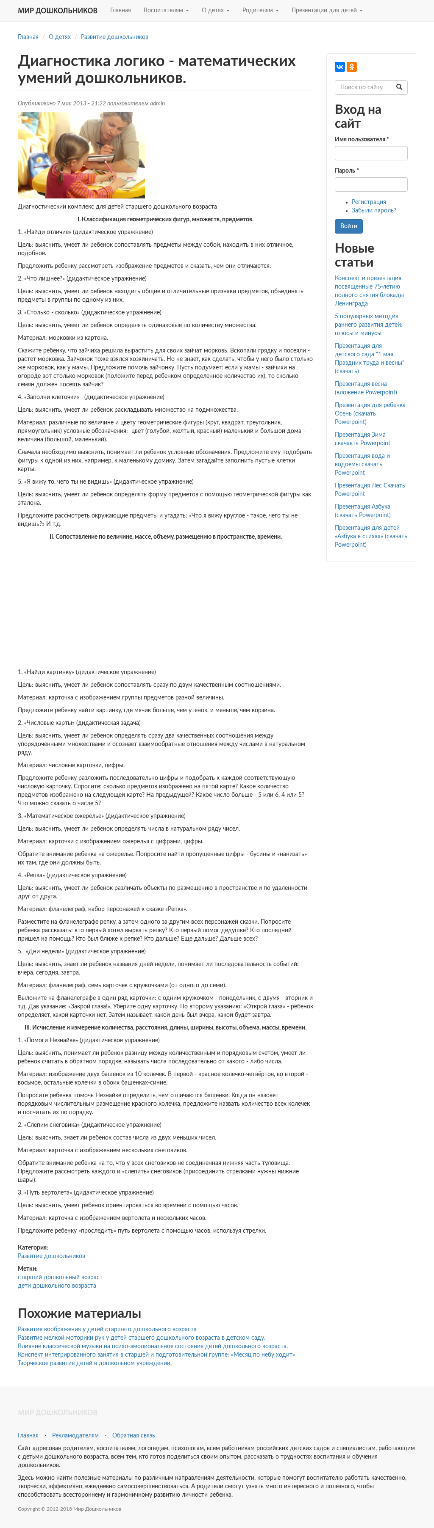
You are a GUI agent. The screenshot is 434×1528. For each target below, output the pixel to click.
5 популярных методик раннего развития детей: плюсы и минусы (369, 325)
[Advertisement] (166, 604)
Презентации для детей (325, 11)
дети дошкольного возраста (57, 1286)
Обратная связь (133, 1436)
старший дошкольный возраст (60, 1277)
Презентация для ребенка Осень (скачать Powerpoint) (370, 413)
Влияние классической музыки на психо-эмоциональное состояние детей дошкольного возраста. (153, 1346)
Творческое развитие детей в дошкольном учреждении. (95, 1363)
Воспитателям (164, 11)
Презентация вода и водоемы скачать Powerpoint (362, 464)
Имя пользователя (362, 140)
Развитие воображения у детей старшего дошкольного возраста (107, 1330)
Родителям (258, 11)
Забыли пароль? (374, 211)
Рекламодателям (75, 1436)
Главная (120, 11)
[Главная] (61, 10)
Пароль (347, 171)
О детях (213, 11)
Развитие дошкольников (114, 37)
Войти (348, 226)
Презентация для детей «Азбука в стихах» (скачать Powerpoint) (371, 536)
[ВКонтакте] (340, 67)
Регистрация (369, 202)
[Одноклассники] (352, 67)
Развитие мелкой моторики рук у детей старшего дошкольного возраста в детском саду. (141, 1338)
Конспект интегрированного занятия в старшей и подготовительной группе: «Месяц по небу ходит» (156, 1355)
